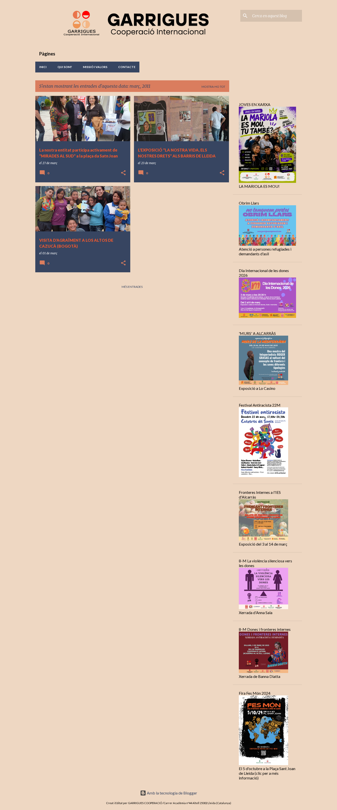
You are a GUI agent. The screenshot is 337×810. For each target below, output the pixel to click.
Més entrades (132, 287)
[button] (123, 173)
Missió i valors (95, 67)
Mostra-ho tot (213, 86)
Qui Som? (64, 67)
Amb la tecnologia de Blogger (171, 793)
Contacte (126, 67)
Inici (43, 67)
